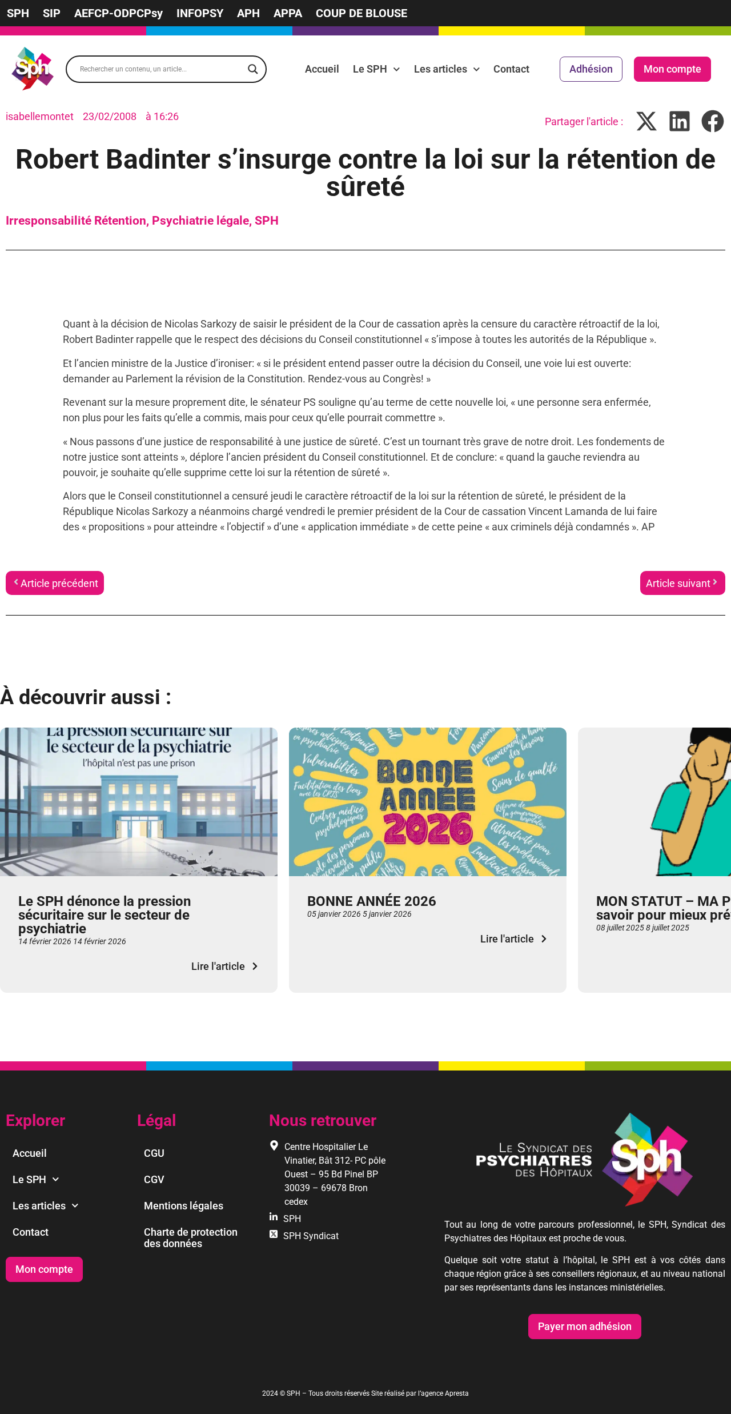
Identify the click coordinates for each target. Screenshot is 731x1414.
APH (248, 13)
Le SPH (370, 69)
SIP (52, 13)
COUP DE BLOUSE (361, 13)
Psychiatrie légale (200, 220)
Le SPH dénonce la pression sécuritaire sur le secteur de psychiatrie (104, 915)
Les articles (440, 69)
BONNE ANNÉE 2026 (371, 901)
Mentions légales (183, 1206)
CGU (154, 1153)
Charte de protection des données (191, 1237)
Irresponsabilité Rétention (76, 220)
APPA (288, 13)
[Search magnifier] (253, 69)
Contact (511, 69)
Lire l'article (218, 966)
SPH (18, 13)
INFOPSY (199, 13)
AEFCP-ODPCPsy (118, 13)
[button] (646, 121)
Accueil (322, 69)
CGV (154, 1179)
